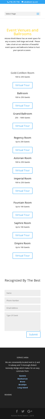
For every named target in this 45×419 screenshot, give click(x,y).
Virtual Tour (22, 85)
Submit (33, 334)
